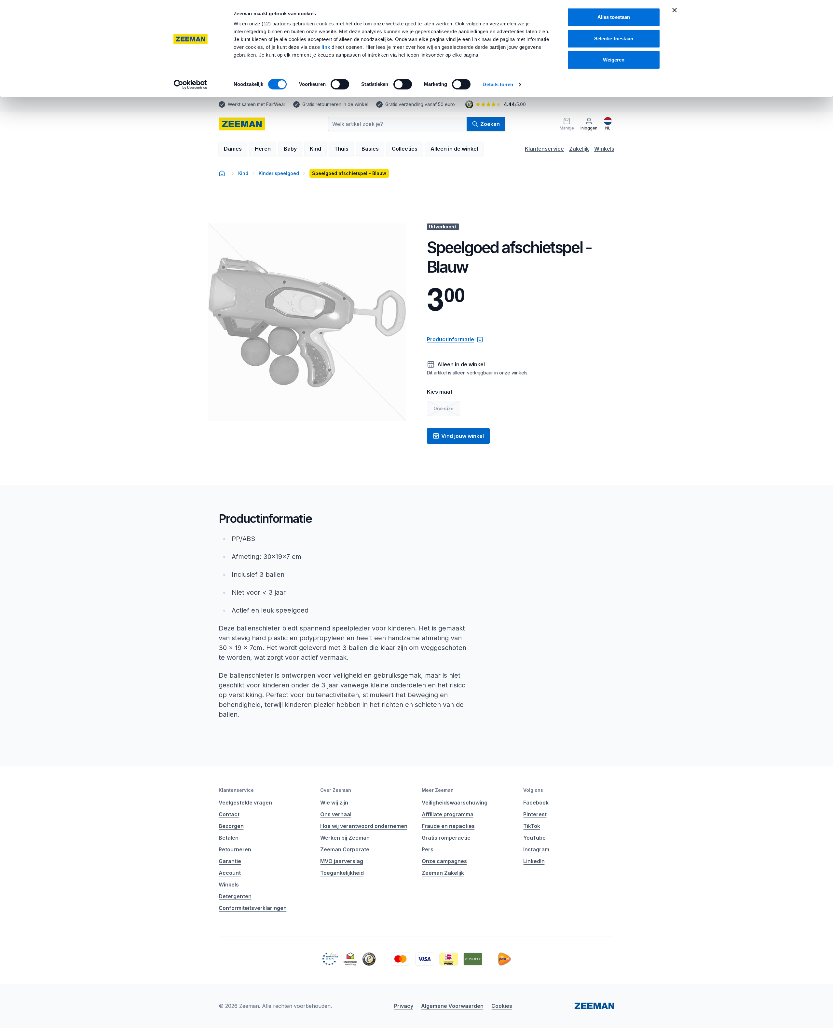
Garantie (230, 861)
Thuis (341, 148)
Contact (229, 814)
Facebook (536, 802)
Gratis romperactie (446, 837)
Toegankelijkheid (342, 873)
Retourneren (235, 849)
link (326, 47)
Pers (427, 849)
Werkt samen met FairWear (256, 104)
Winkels (604, 148)
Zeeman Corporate (344, 849)
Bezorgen (231, 826)
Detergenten (235, 896)
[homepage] (242, 123)
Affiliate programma (447, 814)
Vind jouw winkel (462, 436)
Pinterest (535, 814)
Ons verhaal (335, 814)
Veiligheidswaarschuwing (454, 802)
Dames (233, 148)
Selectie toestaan (614, 38)
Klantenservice (544, 148)
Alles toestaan (613, 17)
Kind (315, 148)
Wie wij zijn (334, 802)
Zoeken (490, 124)
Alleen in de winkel (454, 148)
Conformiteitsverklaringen (253, 908)
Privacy (403, 1006)
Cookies (501, 1006)
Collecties (404, 148)
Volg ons (533, 790)
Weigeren (614, 59)
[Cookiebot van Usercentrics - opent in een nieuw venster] (190, 84)
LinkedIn (534, 861)
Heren (263, 148)
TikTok (531, 826)
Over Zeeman (335, 790)
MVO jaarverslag (341, 861)
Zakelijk (579, 148)
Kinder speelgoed (279, 173)
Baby (290, 148)
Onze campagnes (444, 861)
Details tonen (498, 84)
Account (230, 873)
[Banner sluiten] (674, 10)
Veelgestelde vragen (245, 802)
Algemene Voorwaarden (452, 1006)
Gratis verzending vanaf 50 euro (420, 104)
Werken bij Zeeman (345, 837)
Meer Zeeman (438, 790)
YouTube (534, 837)
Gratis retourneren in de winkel (335, 104)
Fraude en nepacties (448, 826)
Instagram (536, 849)
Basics (370, 148)
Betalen (229, 837)
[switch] (340, 84)
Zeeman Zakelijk (443, 873)
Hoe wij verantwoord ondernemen (363, 826)
